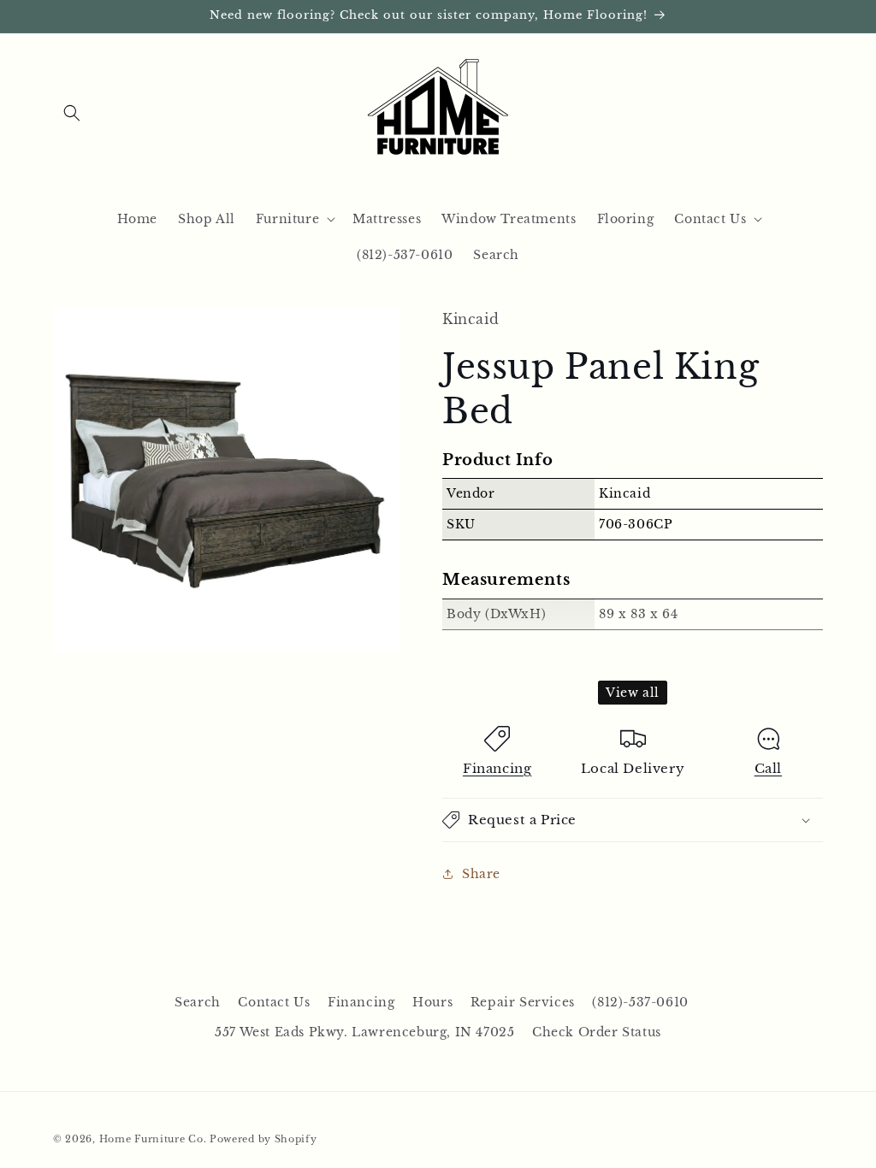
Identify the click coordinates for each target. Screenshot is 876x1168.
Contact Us (274, 1002)
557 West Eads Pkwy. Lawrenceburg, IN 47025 (364, 1032)
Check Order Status (596, 1032)
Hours (432, 1002)
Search (198, 1002)
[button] (72, 113)
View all (633, 692)
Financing (497, 768)
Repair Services (523, 1002)
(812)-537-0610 (640, 1002)
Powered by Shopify (263, 1139)
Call (768, 768)
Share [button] (481, 874)
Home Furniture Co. (153, 1139)
